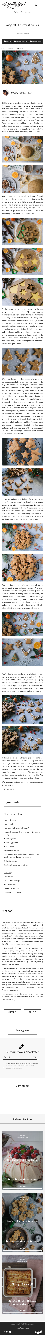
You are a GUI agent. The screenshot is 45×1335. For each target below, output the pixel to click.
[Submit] (34, 1057)
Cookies (8, 42)
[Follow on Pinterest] (7, 1332)
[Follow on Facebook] (4, 1332)
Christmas (22, 1135)
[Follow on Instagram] (10, 1332)
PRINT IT (32, 1012)
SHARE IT (12, 1012)
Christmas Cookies (21, 42)
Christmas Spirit (36, 42)
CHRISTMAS (20, 48)
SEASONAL (10, 48)
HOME (2, 48)
